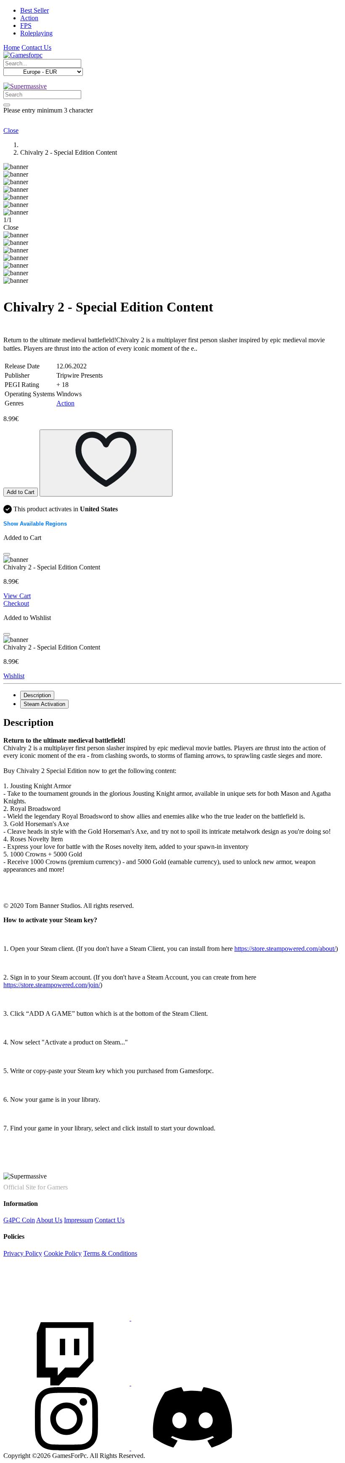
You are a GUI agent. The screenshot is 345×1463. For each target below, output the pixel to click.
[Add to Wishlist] (106, 463)
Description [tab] (37, 695)
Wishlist (13, 675)
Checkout (16, 603)
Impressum (78, 1220)
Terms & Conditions (110, 1253)
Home (11, 47)
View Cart (17, 595)
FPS (26, 25)
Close (11, 130)
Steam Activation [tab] (44, 704)
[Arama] (6, 105)
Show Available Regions (35, 524)
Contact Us (36, 47)
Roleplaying (36, 33)
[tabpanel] (172, 813)
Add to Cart (20, 492)
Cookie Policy (63, 1253)
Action (29, 17)
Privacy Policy (22, 1253)
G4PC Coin (19, 1220)
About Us (49, 1220)
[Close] (6, 554)
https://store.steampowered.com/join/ (51, 984)
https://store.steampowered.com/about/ (285, 948)
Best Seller (34, 10)
